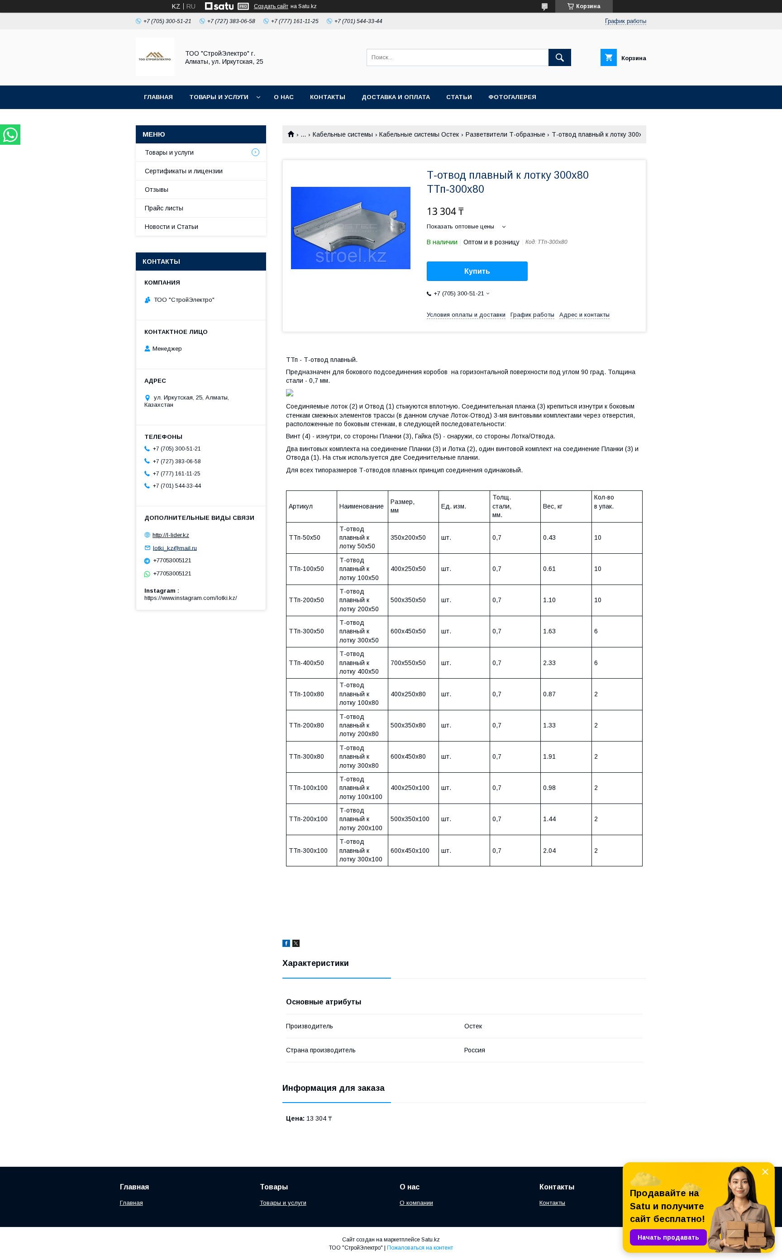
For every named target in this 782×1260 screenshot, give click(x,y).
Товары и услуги (218, 97)
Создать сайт (271, 6)
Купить (477, 271)
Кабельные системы (343, 134)
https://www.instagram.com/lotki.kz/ (190, 597)
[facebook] (286, 944)
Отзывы (156, 189)
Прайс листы (164, 208)
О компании (416, 1202)
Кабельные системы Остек (419, 134)
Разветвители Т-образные (505, 134)
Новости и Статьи (171, 226)
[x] (296, 944)
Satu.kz (430, 1239)
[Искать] (559, 57)
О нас (284, 97)
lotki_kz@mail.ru (175, 547)
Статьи (459, 97)
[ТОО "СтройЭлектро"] (155, 73)
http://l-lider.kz (171, 535)
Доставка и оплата (396, 97)
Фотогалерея (512, 97)
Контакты (327, 97)
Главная (158, 97)
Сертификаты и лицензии (184, 171)
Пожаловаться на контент (420, 1248)
